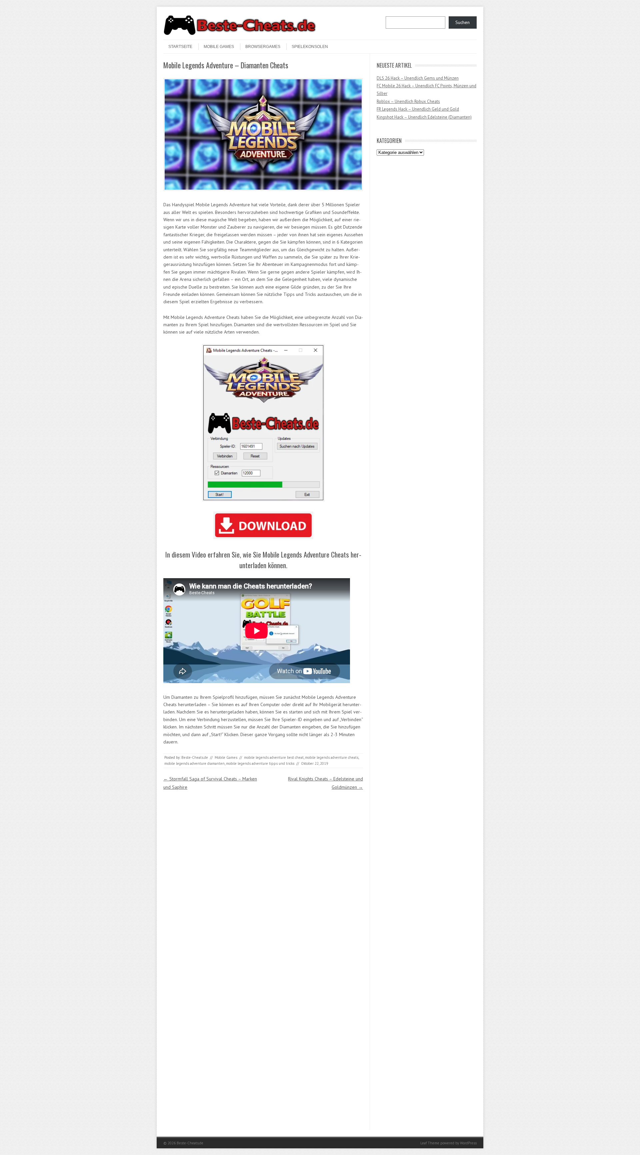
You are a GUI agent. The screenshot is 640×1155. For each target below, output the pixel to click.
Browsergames (262, 46)
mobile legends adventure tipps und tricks (260, 763)
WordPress (468, 1143)
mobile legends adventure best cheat (274, 757)
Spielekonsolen (310, 46)
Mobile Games (219, 46)
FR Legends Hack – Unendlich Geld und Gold (418, 109)
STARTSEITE (180, 46)
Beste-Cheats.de (194, 757)
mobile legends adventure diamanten (194, 763)
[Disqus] (263, 874)
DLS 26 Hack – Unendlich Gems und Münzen (418, 78)
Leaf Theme (429, 1143)
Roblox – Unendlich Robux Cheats (408, 101)
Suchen (462, 22)
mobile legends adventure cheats (331, 757)
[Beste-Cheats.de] (240, 34)
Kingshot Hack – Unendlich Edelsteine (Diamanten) (424, 117)
